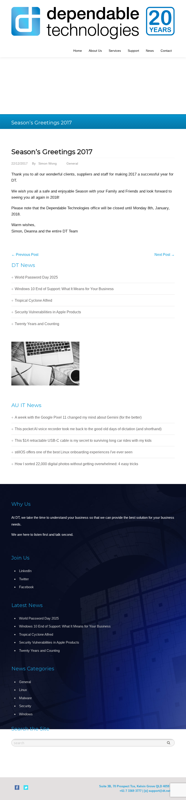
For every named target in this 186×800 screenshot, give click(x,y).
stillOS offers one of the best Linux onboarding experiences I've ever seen (73, 452)
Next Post (164, 255)
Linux (23, 690)
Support (133, 50)
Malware (25, 698)
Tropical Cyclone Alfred (33, 300)
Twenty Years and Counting (37, 324)
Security (25, 706)
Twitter (24, 579)
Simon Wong (47, 163)
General (72, 163)
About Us (95, 50)
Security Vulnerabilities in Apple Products (48, 312)
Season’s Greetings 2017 (52, 152)
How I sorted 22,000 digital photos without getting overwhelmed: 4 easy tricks (76, 464)
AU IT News (26, 405)
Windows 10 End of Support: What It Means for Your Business (64, 289)
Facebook (26, 587)
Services (115, 50)
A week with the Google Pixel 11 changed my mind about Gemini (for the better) (78, 417)
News (150, 50)
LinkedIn (25, 571)
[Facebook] (17, 787)
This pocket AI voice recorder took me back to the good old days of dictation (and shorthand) (88, 429)
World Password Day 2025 (36, 277)
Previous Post (24, 255)
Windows (26, 714)
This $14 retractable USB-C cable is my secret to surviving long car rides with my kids (83, 440)
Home (77, 50)
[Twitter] (26, 787)
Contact (166, 50)
